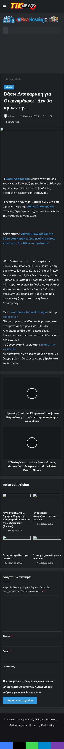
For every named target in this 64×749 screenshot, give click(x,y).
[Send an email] (16, 116)
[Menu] (4, 8)
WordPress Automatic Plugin (29, 312)
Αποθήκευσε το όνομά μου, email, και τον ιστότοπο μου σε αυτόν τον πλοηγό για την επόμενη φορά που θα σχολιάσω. (28, 687)
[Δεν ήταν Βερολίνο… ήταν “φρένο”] (17, 544)
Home (9, 79)
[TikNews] (23, 6)
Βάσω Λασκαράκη (18, 179)
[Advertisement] (32, 54)
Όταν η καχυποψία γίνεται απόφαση (47, 556)
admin (11, 116)
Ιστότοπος (9, 666)
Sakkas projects (18, 725)
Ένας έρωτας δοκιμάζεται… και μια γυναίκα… (44, 516)
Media (18, 79)
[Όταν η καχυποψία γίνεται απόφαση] (47, 544)
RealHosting (48, 725)
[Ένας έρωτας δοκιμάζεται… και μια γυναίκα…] (47, 501)
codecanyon (10, 316)
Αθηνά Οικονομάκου (41, 206)
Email (7, 651)
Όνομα (7, 636)
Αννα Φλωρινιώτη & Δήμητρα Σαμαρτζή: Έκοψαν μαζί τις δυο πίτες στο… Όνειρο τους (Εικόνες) (16, 519)
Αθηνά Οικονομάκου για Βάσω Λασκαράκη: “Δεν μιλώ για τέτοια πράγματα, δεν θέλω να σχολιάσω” (29, 238)
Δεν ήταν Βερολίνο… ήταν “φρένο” (16, 556)
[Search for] (59, 8)
